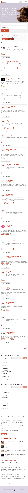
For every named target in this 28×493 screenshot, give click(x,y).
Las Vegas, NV (5, 403)
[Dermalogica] (7, 249)
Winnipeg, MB (5, 370)
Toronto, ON (4, 362)
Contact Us (17, 483)
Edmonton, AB (5, 368)
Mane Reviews (6, 43)
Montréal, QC (5, 365)
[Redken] (3, 234)
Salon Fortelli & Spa (10, 106)
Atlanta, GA (4, 402)
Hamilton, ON (5, 375)
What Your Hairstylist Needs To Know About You (11, 420)
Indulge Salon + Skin (10, 241)
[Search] (5, 30)
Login (20, 1)
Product (11, 39)
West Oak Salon (9, 194)
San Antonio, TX (5, 394)
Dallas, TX (4, 400)
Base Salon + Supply (10, 332)
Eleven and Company (10, 78)
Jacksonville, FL (5, 407)
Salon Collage (9, 135)
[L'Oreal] (11, 68)
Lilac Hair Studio (9, 271)
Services (5, 39)
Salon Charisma (9, 210)
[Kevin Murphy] (3, 203)
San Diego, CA (5, 397)
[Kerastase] (7, 68)
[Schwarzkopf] (7, 234)
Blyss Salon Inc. (9, 47)
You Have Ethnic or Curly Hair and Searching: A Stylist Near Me (13, 423)
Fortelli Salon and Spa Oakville (13, 164)
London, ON (4, 378)
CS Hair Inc (8, 287)
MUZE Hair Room (10, 302)
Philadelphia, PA (5, 399)
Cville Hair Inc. (9, 225)
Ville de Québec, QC (6, 371)
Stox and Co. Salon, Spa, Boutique (13, 256)
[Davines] (3, 54)
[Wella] (3, 264)
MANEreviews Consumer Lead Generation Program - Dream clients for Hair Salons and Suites (13, 470)
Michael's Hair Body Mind (11, 149)
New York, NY (5, 408)
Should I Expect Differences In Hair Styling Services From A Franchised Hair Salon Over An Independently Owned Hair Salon (13, 427)
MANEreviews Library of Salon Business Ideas (10, 465)
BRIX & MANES (9, 317)
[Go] (25, 358)
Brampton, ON (5, 379)
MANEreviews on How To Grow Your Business (10, 462)
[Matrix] (16, 68)
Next (25, 348)
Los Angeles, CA (5, 392)
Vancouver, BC (5, 373)
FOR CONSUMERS (5, 414)
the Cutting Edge (9, 180)
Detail (3, 57)
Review (8, 57)
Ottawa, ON (4, 367)
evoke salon (8, 120)
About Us (11, 483)
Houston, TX (4, 391)
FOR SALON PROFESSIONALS (8, 460)
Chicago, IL (4, 395)
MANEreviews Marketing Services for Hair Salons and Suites (13, 476)
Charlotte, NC (5, 405)
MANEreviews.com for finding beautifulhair (9, 430)
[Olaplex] (11, 128)
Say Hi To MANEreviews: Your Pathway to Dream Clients (12, 478)
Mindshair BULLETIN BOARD (9, 439)
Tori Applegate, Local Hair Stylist (13, 93)
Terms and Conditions (20, 489)
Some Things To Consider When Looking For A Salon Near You (13, 417)
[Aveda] (3, 99)
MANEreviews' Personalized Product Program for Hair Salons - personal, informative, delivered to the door (14, 473)
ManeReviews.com (11, 489)
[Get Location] (26, 27)
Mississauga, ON (5, 376)
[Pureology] (20, 68)
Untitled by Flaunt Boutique (12, 61)
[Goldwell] (3, 68)
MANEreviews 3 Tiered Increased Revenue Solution (11, 467)
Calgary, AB (4, 363)
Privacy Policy (14, 490)
